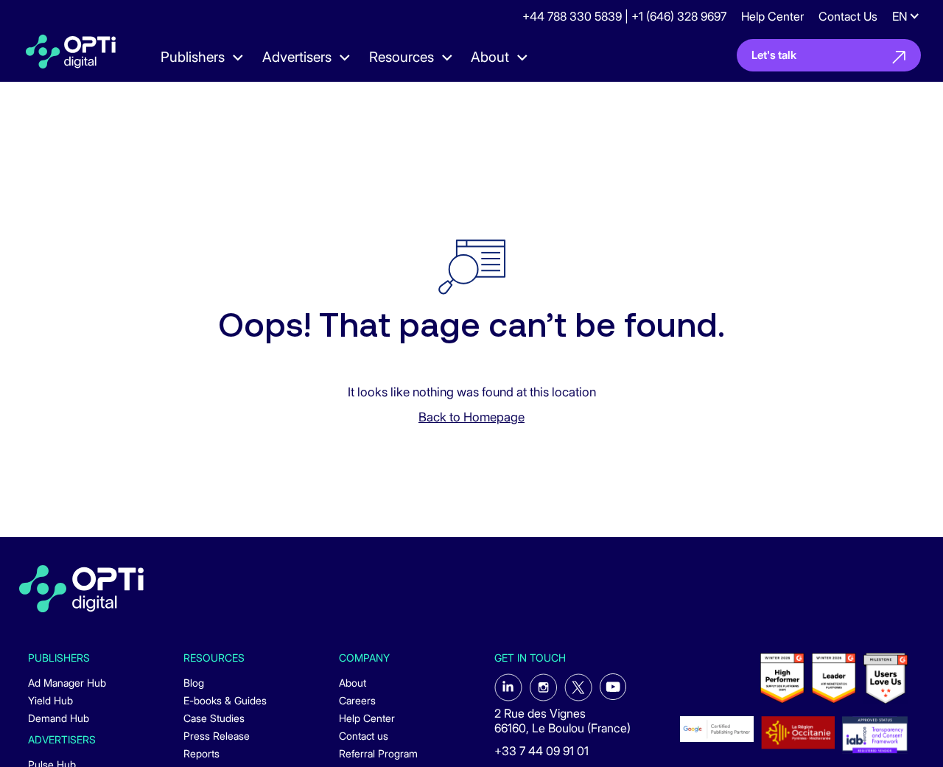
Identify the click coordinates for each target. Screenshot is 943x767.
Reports (201, 753)
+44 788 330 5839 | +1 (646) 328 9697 (624, 16)
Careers (357, 700)
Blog (193, 682)
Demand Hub (58, 718)
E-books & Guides (225, 700)
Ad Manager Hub (67, 682)
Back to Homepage (471, 417)
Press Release (216, 735)
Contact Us (847, 16)
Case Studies (214, 718)
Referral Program (378, 753)
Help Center (772, 16)
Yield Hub (50, 700)
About (352, 682)
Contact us (363, 735)
